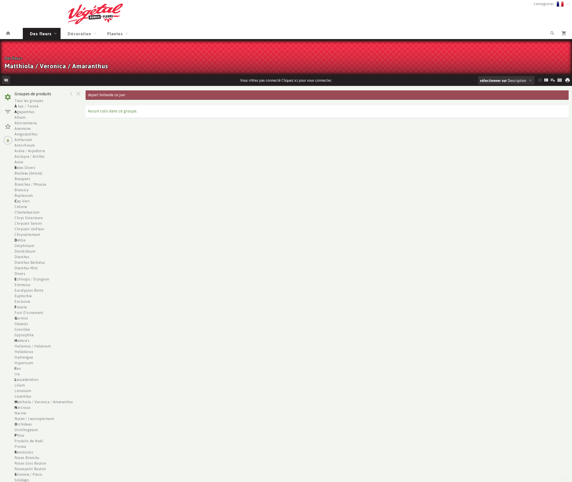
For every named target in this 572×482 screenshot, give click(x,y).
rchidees (23, 424)
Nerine (20, 413)
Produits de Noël (29, 441)
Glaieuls (21, 324)
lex (18, 368)
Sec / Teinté (26, 106)
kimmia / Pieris (28, 474)
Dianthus (22, 257)
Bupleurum (24, 195)
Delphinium (24, 245)
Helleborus (24, 351)
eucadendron (26, 379)
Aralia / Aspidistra (30, 151)
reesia (21, 307)
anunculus (24, 452)
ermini (21, 318)
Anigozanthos (26, 134)
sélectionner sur (493, 80)
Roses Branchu (27, 457)
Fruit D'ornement (29, 312)
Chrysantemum (27, 234)
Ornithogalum (26, 430)
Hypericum (24, 363)
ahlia (20, 240)
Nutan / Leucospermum (34, 418)
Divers (20, 273)
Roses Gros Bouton (30, 463)
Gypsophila (24, 335)
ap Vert (22, 201)
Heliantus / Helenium (33, 346)
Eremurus (22, 285)
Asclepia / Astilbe (29, 156)
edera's (22, 340)
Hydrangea (24, 357)
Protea (20, 446)
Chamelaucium (27, 212)
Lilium (20, 385)
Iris (17, 374)
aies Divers (25, 167)
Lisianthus (23, 396)
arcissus (23, 407)
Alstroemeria (26, 123)
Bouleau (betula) (28, 173)
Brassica (21, 190)
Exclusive (22, 301)
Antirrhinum (25, 145)
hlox (19, 435)
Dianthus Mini (26, 268)
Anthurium (23, 139)
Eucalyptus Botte (29, 290)
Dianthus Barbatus (30, 262)
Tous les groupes (29, 100)
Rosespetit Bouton (30, 469)
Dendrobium (25, 251)
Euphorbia (23, 296)
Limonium (23, 391)
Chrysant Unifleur (29, 229)
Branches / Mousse (30, 184)
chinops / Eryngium (32, 279)
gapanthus (24, 112)
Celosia (21, 206)
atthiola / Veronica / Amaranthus (44, 402)
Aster (19, 162)
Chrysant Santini (28, 223)
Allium (20, 117)
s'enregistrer (544, 4)
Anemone (23, 128)
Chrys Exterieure (29, 218)
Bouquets (22, 179)
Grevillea (22, 329)
